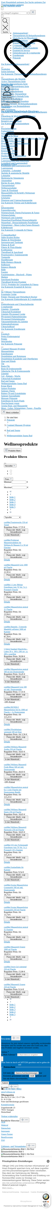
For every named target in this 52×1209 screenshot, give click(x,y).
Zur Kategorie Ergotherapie (13, 329)
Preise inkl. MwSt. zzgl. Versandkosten (16, 531)
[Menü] (2, 8)
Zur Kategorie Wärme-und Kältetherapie (19, 203)
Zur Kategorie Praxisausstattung (15, 123)
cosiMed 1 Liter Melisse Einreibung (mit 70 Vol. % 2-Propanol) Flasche (15, 587)
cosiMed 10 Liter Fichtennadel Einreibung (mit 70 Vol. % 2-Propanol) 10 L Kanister (16, 847)
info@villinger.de (8, 1092)
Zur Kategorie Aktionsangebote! (15, 64)
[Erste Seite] (10, 492)
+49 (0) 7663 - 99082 (12, 1089)
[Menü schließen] (2, 67)
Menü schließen (12, 413)
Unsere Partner (7, 1134)
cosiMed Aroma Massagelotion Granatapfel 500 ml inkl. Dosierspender (16, 887)
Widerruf (4, 1125)
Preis (7, 479)
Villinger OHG (19, 474)
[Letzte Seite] (10, 512)
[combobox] (14, 13)
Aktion (5, 1052)
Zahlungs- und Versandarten (13, 1146)
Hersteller (9, 466)
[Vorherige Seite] (10, 494)
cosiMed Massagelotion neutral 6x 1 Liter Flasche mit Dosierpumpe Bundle (16, 789)
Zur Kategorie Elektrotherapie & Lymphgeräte (21, 299)
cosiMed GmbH (20, 471)
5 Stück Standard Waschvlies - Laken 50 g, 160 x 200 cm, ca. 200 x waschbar (16, 651)
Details (7, 560)
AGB (32, 1076)
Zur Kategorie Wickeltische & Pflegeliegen (20, 111)
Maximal (16, 487)
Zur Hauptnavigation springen (23, 3)
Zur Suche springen (33, 2)
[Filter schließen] (5, 463)
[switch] (45, 1205)
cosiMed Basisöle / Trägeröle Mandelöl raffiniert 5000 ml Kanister (15, 629)
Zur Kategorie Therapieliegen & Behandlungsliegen (24, 74)
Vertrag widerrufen (9, 1116)
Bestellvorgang (7, 1137)
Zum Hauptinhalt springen (13, 2)
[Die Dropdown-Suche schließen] (33, 12)
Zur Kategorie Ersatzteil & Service (16, 287)
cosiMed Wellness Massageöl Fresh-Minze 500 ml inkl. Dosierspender (15, 767)
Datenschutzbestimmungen (27, 1073)
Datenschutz (6, 1128)
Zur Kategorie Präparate (11, 344)
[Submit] (2, 1058)
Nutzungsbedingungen (30, 1065)
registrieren (10, 109)
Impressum (5, 1131)
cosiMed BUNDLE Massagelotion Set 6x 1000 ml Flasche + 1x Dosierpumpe (16, 709)
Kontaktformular (7, 1105)
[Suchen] (28, 13)
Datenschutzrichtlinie (9, 1065)
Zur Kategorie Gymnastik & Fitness (16, 230)
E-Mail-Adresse (9, 1054)
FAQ (3, 1140)
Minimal (16, 482)
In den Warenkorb (12, 535)
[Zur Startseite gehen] (11, 6)
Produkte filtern (14, 451)
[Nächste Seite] (10, 510)
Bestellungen (41, 112)
